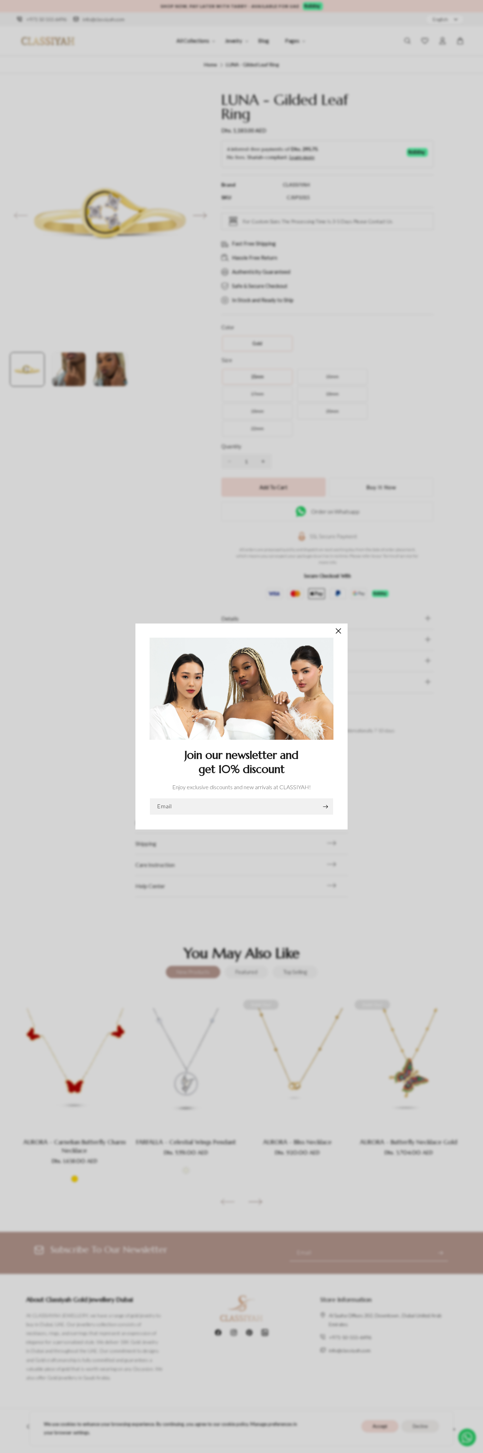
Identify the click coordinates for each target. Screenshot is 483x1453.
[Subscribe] (325, 806)
